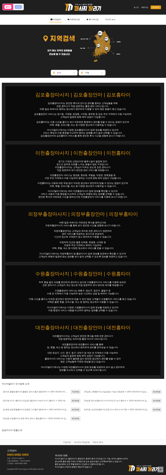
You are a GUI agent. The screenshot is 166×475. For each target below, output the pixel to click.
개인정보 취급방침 (82, 442)
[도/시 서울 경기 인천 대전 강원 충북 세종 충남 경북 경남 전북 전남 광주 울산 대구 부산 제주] (64, 72)
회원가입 (144, 7)
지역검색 (56, 19)
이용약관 (67, 442)
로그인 (136, 7)
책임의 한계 (98, 442)
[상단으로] (160, 469)
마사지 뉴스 (110, 19)
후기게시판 (93, 19)
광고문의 (155, 7)
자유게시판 (75, 19)
